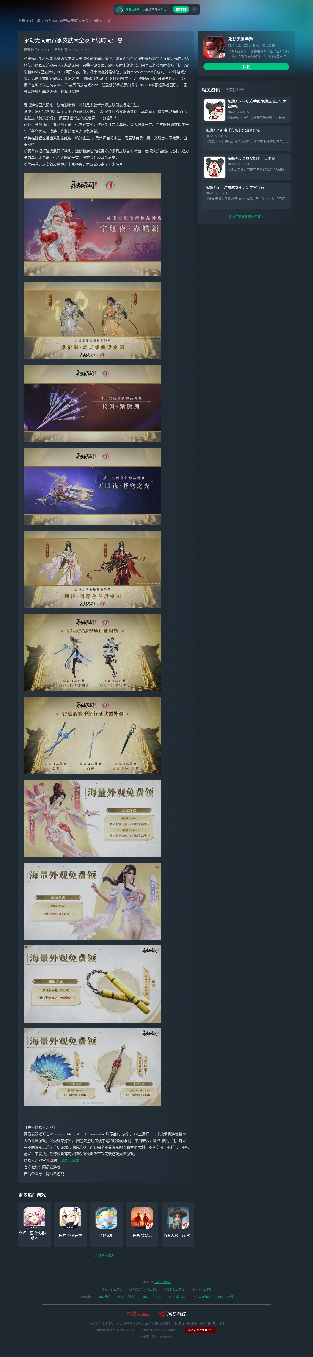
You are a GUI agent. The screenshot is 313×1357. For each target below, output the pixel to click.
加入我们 (218, 1323)
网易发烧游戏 (201, 1297)
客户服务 (107, 1323)
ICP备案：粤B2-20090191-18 (157, 1336)
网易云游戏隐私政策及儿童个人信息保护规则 (143, 1323)
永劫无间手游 (29, 21)
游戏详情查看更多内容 (245, 216)
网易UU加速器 (152, 1297)
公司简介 (94, 1323)
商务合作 (205, 1323)
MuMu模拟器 (177, 1297)
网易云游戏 (69, 1160)
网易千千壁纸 (126, 1297)
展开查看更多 (104, 1255)
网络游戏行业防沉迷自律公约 (159, 1330)
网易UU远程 (225, 1297)
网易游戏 (104, 1297)
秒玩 (246, 67)
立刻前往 (181, 9)
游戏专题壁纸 (162, 1282)
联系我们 (191, 1323)
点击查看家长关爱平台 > (200, 1330)
